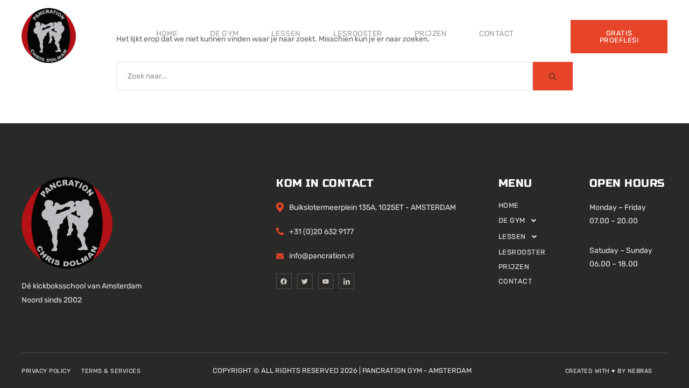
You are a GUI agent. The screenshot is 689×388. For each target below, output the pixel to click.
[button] (543, 221)
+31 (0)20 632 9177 (321, 231)
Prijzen (430, 33)
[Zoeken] (553, 76)
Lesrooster (357, 33)
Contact (496, 33)
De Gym (224, 33)
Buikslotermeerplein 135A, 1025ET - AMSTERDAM (372, 207)
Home (167, 33)
